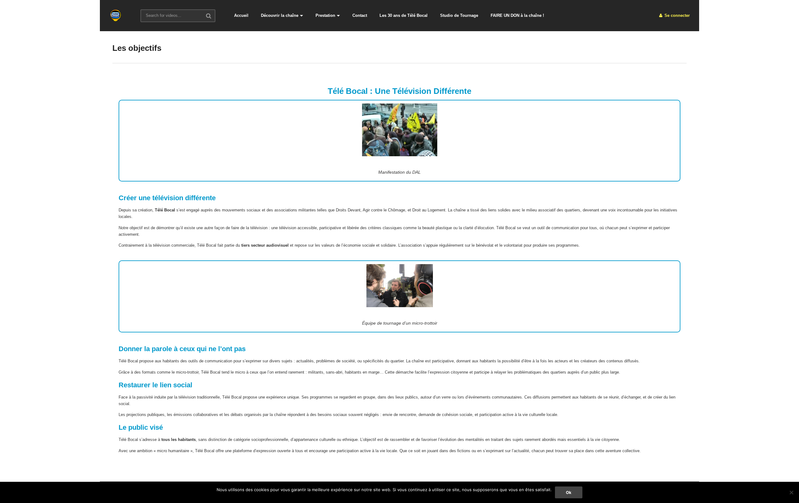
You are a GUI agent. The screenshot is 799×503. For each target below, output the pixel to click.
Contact (359, 15)
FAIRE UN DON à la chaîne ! (517, 15)
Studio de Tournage (459, 15)
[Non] (791, 492)
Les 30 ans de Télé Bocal (404, 15)
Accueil (241, 15)
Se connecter (676, 15)
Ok (568, 492)
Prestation (325, 15)
